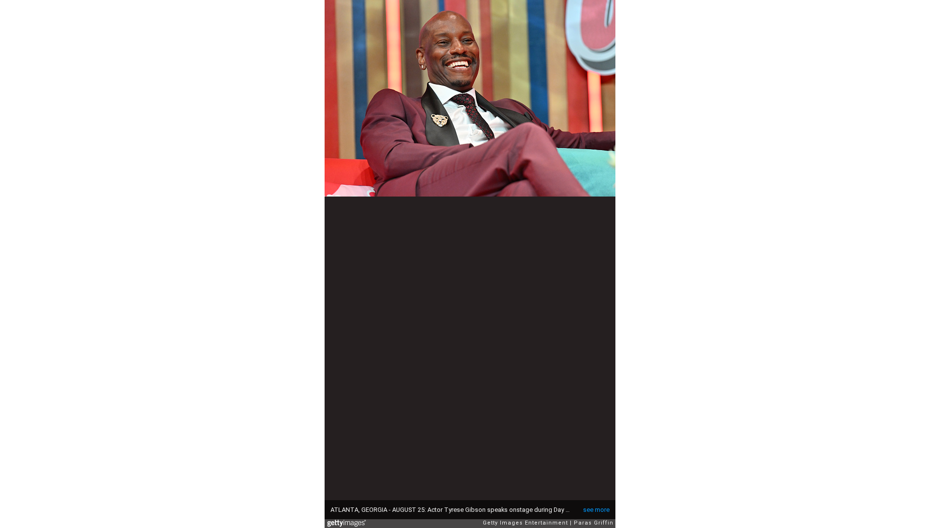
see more (596, 509)
